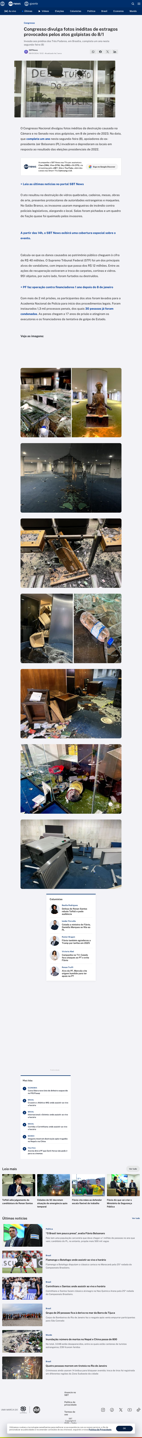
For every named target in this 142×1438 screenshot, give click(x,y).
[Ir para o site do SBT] (36, 1409)
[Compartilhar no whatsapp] (93, 52)
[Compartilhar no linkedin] (114, 52)
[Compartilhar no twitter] (107, 52)
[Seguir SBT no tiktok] (138, 1410)
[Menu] (139, 4)
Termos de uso (69, 1413)
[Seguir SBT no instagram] (103, 1410)
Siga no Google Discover (104, 167)
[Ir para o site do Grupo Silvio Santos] (15, 1409)
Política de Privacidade (100, 1430)
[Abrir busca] (133, 4)
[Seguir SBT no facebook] (112, 1410)
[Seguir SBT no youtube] (129, 1410)
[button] (18, 1193)
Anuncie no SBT (70, 1393)
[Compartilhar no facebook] (100, 52)
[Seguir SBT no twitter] (121, 1410)
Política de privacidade (70, 1403)
